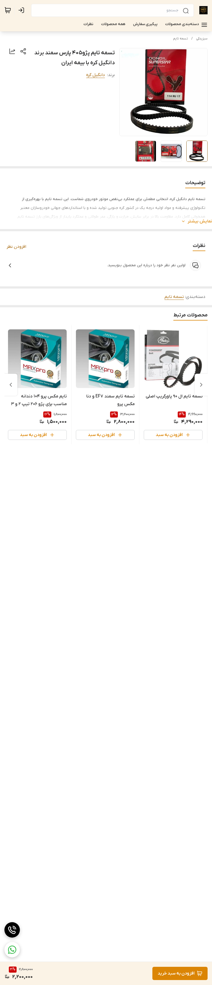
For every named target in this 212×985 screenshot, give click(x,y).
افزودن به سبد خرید (176, 973)
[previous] (201, 385)
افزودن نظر (16, 246)
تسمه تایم (180, 38)
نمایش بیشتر (200, 221)
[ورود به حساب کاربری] (22, 10)
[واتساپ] (12, 949)
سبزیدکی (202, 38)
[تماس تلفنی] (12, 930)
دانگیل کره (95, 75)
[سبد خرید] (7, 10)
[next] (10, 385)
